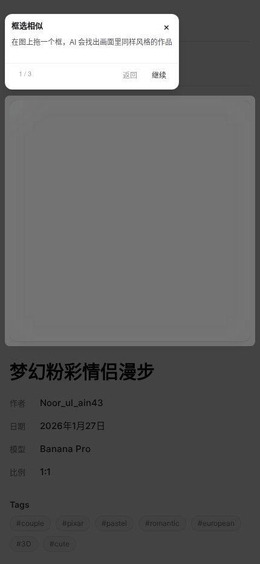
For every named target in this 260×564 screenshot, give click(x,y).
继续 (159, 75)
